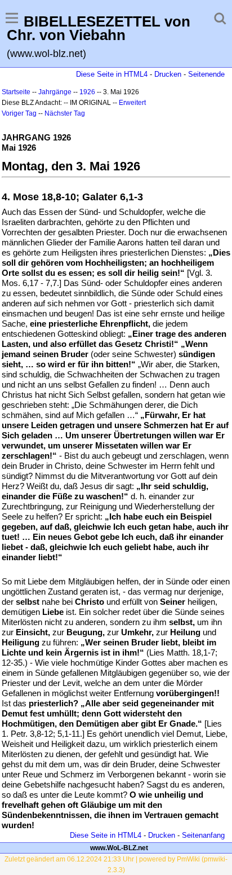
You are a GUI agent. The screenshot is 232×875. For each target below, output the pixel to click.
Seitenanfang (203, 835)
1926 (87, 92)
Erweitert (132, 103)
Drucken (167, 74)
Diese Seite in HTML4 (112, 74)
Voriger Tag (19, 113)
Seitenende (206, 74)
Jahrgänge (55, 92)
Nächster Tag (64, 113)
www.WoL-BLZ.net (119, 848)
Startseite (16, 92)
